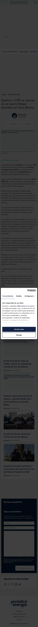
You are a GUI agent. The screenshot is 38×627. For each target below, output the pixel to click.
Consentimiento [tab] (7, 296)
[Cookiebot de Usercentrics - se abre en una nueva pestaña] (27, 290)
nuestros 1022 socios (18, 306)
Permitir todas (19, 329)
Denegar (19, 335)
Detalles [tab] (19, 296)
